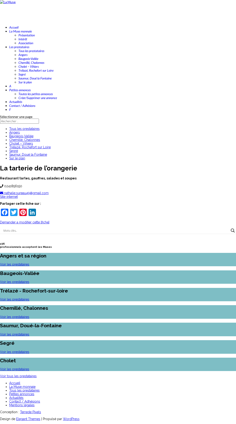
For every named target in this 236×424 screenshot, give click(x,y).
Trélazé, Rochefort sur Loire (35, 70)
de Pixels (30, 412)
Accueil (14, 383)
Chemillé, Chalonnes (31, 62)
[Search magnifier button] (233, 230)
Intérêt (22, 39)
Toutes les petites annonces (35, 94)
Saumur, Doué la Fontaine (35, 78)
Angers (22, 55)
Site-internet (9, 197)
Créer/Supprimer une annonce (37, 98)
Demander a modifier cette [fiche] (24, 222)
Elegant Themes (28, 419)
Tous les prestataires (31, 51)
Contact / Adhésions (24, 401)
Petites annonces (21, 394)
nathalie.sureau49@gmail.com (26, 193)
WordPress (71, 419)
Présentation (26, 35)
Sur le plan (25, 82)
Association (25, 43)
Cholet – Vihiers (28, 66)
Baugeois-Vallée (28, 59)
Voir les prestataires (14, 264)
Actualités (16, 398)
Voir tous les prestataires (18, 376)
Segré (22, 74)
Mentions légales (22, 405)
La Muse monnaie (22, 387)
